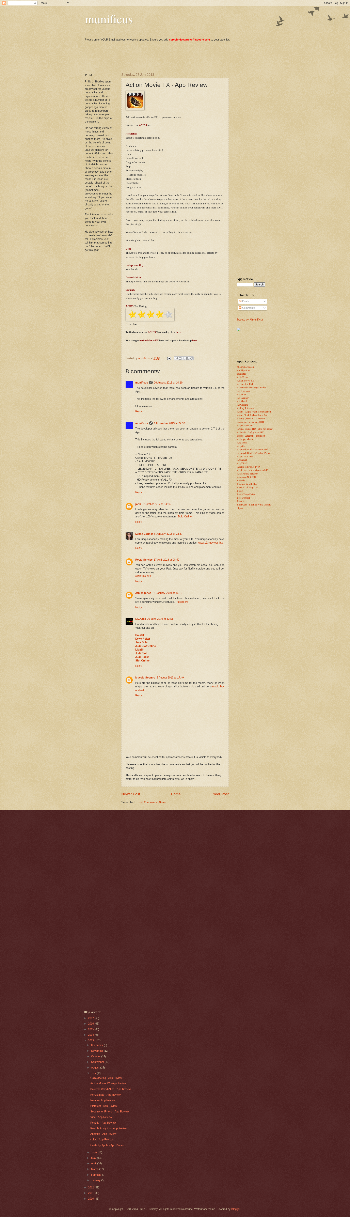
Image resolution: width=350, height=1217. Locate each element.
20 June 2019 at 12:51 (160, 618)
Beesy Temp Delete (246, 494)
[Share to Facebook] (188, 358)
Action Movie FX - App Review (108, 1083)
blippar (240, 508)
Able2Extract (243, 377)
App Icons (242, 442)
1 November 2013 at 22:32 (169, 423)
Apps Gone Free (245, 456)
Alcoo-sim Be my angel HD (250, 421)
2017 (91, 1018)
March (95, 1169)
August (95, 1067)
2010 (91, 1198)
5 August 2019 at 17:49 (170, 677)
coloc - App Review (101, 1139)
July (94, 1073)
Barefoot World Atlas (247, 483)
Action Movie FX (245, 380)
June (94, 1152)
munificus (109, 19)
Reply (138, 411)
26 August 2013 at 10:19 (168, 382)
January (96, 1180)
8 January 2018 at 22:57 (168, 533)
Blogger (235, 1209)
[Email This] (176, 358)
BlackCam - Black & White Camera (254, 504)
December (97, 1045)
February (96, 1174)
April (94, 1163)
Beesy (240, 490)
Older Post (220, 794)
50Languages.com (245, 366)
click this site (143, 575)
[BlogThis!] (180, 358)
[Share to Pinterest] (192, 358)
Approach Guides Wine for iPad (252, 449)
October (96, 1056)
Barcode (241, 480)
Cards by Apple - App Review (107, 1145)
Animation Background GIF (250, 432)
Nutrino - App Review (102, 1100)
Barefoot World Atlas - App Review (110, 1089)
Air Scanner (243, 397)
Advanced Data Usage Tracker (251, 387)
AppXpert (242, 459)
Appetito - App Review (103, 1133)
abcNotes (241, 373)
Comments (248, 307)
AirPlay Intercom (245, 408)
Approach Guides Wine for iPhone (253, 452)
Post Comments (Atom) (151, 802)
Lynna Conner (144, 533)
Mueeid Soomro (145, 677)
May (94, 1157)
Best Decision (243, 497)
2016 (91, 1023)
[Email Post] (169, 358)
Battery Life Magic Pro (248, 487)
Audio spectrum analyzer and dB (252, 470)
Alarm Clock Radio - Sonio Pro (252, 415)
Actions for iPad (245, 384)
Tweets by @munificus (250, 319)
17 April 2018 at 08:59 (166, 559)
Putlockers (182, 601)
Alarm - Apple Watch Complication (254, 411)
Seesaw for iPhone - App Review (109, 1111)
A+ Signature (243, 370)
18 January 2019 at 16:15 (167, 592)
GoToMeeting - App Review (106, 1077)
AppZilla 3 (242, 463)
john (138, 503)
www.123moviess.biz (210, 542)
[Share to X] (184, 358)
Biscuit (240, 501)
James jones (143, 592)
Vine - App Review (101, 1117)
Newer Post (130, 794)
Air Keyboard (243, 390)
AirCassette (242, 404)
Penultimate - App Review (105, 1094)
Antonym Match (245, 439)
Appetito (241, 446)
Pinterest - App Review (103, 1105)
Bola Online (185, 516)
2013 (91, 1040)
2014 (91, 1034)
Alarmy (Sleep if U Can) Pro (251, 418)
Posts (245, 301)
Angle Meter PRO (245, 425)
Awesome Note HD (246, 477)
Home (176, 794)
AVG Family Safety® (247, 473)
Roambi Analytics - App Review (108, 1128)
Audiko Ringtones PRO (248, 466)
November (97, 1050)
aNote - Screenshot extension (251, 435)
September (98, 1061)
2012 (91, 1187)
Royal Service (144, 559)
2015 (91, 1029)
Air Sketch (242, 401)
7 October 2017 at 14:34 (156, 503)
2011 (91, 1193)
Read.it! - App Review (103, 1122)
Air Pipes (241, 394)
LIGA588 (140, 618)
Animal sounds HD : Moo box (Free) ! (255, 428)
